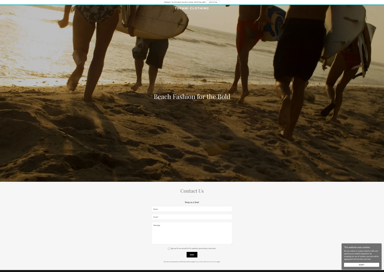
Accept (361, 265)
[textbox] (192, 209)
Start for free (213, 2)
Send (192, 255)
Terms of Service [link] (211, 262)
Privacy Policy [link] (199, 262)
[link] (192, 9)
